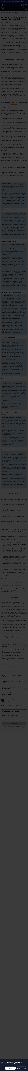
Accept (10, 1068)
